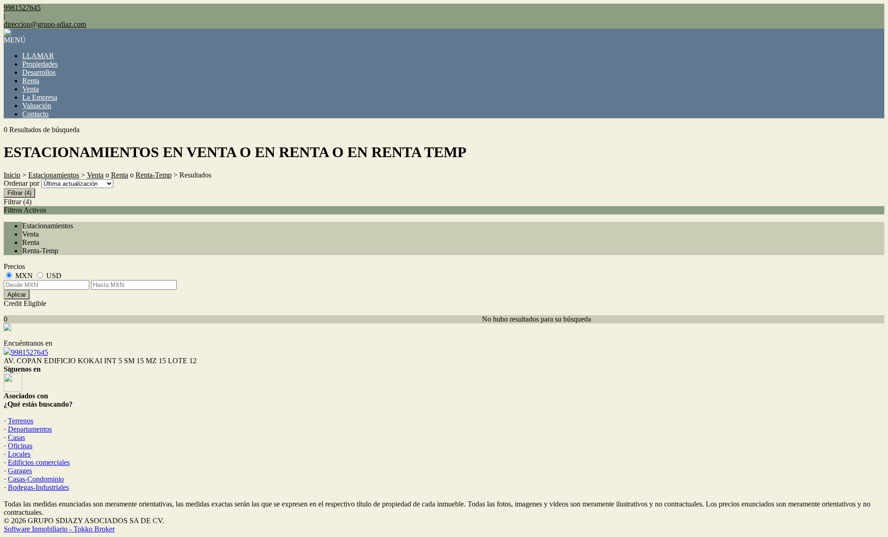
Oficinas (20, 446)
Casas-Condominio (36, 479)
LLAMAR (38, 56)
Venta (30, 89)
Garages (20, 471)
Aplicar (16, 294)
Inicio (12, 175)
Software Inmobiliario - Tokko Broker (59, 529)
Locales (19, 454)
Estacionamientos (53, 175)
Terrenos (20, 421)
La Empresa (39, 97)
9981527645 (29, 352)
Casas (16, 437)
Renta (30, 81)
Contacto (35, 114)
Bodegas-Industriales (38, 487)
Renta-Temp (154, 175)
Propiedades (40, 64)
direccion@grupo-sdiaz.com (45, 24)
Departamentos (30, 429)
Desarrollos (39, 72)
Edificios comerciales (39, 462)
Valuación (36, 106)
